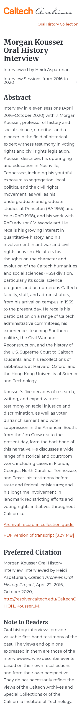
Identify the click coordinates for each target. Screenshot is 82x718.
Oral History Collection (58, 24)
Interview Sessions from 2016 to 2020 (36, 80)
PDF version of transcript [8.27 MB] (39, 535)
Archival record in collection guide (39, 524)
